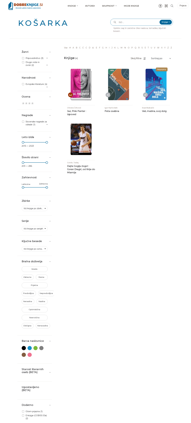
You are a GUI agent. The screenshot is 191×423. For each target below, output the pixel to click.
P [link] (132, 47)
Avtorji (90, 5)
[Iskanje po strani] (172, 6)
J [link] (111, 47)
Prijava (183, 5)
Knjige (72, 5)
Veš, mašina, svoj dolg (154, 111)
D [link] (89, 47)
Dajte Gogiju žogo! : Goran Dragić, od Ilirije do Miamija (81, 169)
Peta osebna (112, 111)
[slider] (23, 142)
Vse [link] (66, 47)
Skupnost (108, 5)
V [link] (154, 47)
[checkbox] (35, 58)
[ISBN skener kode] (166, 6)
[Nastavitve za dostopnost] (160, 6)
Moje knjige (131, 5)
